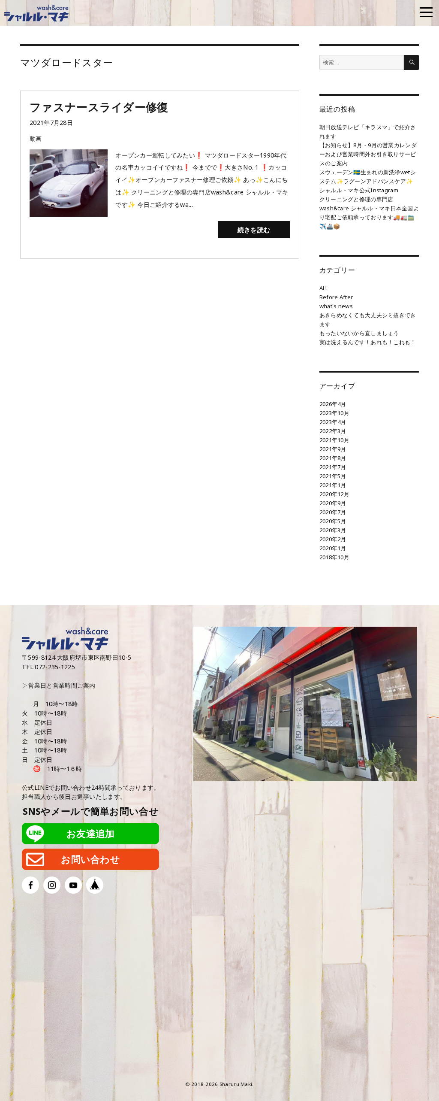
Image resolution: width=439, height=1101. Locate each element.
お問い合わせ (90, 859)
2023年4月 (332, 422)
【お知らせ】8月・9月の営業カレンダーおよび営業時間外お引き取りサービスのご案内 (368, 154)
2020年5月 (332, 521)
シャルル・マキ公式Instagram (358, 190)
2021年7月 (332, 467)
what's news (336, 306)
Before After (336, 297)
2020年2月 (332, 539)
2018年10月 (334, 557)
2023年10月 (334, 413)
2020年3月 (332, 530)
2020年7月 (332, 512)
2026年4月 (332, 404)
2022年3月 (332, 431)
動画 (36, 138)
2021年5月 (332, 476)
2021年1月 (332, 485)
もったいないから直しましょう (359, 333)
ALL (323, 288)
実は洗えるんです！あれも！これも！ (367, 342)
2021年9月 (332, 449)
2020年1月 (332, 548)
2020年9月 (332, 503)
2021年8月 (332, 458)
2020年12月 (334, 494)
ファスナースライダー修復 (99, 107)
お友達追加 (90, 833)
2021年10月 (334, 440)
